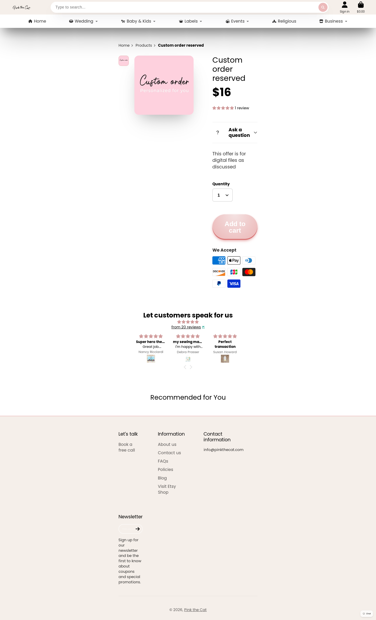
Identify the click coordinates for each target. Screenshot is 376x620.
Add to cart (235, 227)
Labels (191, 21)
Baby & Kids (139, 21)
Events (238, 21)
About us (167, 444)
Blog (162, 478)
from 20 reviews (186, 327)
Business (334, 21)
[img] (188, 322)
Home (40, 21)
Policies (165, 469)
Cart (361, 7)
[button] (186, 367)
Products (144, 45)
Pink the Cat (195, 609)
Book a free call (127, 447)
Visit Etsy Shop (167, 489)
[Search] (322, 7)
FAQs (163, 461)
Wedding (84, 21)
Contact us (169, 453)
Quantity (221, 184)
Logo (21, 7)
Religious (287, 21)
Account (344, 7)
